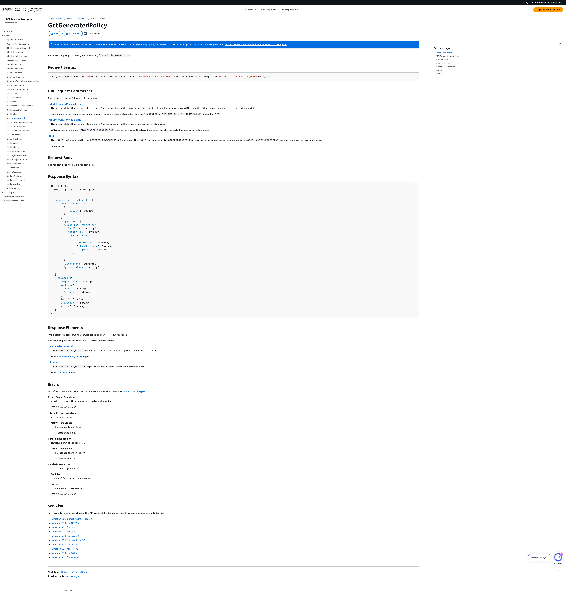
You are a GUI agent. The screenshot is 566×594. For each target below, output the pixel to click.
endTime (75, 228)
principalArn (74, 267)
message (70, 292)
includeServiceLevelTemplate (65, 119)
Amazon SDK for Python (65, 553)
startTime (76, 232)
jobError (67, 285)
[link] (98, 18)
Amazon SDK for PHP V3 (65, 548)
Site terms (74, 590)
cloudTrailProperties (80, 224)
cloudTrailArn (88, 246)
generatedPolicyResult (71, 200)
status (65, 306)
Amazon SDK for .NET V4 (65, 523)
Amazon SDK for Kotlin (64, 544)
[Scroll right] (300, 9)
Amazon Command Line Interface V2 (72, 518)
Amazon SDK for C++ (63, 527)
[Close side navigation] (40, 19)
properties (68, 221)
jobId (51, 135)
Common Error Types (134, 391)
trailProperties (81, 235)
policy (74, 210)
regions (83, 249)
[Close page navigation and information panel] (560, 43)
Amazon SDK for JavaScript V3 (68, 540)
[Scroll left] (241, 9)
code (68, 288)
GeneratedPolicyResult (69, 356)
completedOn (69, 281)
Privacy (64, 590)
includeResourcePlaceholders (64, 104)
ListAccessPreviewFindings (75, 572)
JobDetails (63, 372)
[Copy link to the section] (45, 67)
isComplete (72, 263)
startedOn (67, 302)
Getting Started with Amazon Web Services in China (253, 44)
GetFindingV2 (73, 576)
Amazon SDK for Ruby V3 (65, 557)
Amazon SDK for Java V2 (65, 535)
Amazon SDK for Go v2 (64, 531)
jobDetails (63, 278)
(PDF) (284, 44)
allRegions (85, 242)
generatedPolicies (73, 203)
